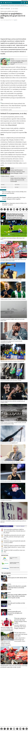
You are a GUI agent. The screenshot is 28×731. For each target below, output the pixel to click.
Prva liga (17, 5)
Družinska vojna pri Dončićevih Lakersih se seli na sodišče (14, 541)
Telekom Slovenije (24, 0)
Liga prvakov (22, 5)
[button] (1, 2)
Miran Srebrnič (3, 187)
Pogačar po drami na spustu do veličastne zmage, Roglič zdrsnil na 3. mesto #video (14, 546)
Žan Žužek (16, 187)
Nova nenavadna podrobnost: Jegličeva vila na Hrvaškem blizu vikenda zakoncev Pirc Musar (14, 531)
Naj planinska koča (5, 5)
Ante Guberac (17, 184)
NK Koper (2, 184)
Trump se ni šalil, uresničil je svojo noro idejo (14, 551)
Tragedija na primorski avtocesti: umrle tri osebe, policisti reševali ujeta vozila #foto (14, 537)
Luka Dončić (12, 5)
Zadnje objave (20, 526)
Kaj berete (7, 526)
